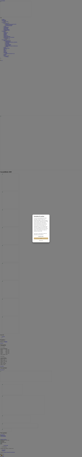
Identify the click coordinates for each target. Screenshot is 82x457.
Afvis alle (41, 240)
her (42, 234)
